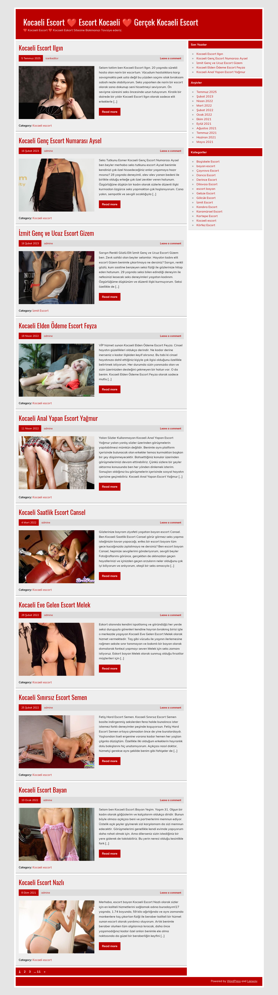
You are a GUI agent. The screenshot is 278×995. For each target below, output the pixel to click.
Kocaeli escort (42, 125)
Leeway (252, 981)
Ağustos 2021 (206, 128)
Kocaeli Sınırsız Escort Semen (53, 697)
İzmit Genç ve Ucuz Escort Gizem (56, 233)
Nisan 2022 (204, 101)
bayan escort (205, 166)
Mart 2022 (204, 105)
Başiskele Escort (208, 161)
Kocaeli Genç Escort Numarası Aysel (60, 140)
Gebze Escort (205, 193)
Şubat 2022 (204, 110)
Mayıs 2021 (204, 142)
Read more (109, 112)
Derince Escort (206, 179)
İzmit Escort (40, 310)
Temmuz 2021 (206, 133)
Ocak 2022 (204, 114)
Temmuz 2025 (206, 92)
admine (48, 150)
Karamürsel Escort (209, 211)
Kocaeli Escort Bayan (43, 789)
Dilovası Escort (206, 184)
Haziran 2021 (206, 137)
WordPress (234, 981)
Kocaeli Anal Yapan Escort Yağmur (58, 418)
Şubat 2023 (204, 96)
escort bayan (205, 189)
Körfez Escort (205, 225)
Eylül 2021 (203, 123)
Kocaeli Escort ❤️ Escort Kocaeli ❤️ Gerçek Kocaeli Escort (110, 22)
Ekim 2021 (203, 119)
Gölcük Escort (206, 198)
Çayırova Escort (207, 170)
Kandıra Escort (206, 207)
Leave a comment (170, 58)
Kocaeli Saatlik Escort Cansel (52, 512)
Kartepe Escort (207, 216)
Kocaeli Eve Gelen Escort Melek (54, 604)
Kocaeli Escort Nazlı (41, 882)
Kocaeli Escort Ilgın (41, 47)
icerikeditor (52, 58)
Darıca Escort (206, 175)
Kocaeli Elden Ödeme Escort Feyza (58, 325)
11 (39, 971)
